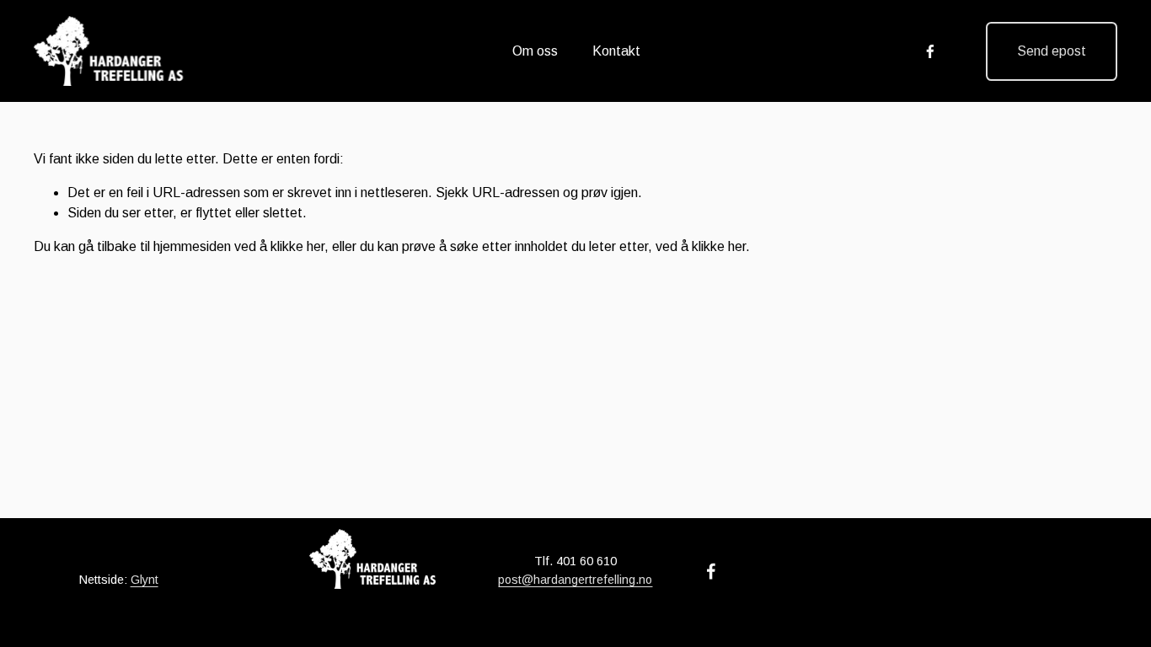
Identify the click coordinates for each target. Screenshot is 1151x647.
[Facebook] (930, 51)
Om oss (535, 51)
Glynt (144, 579)
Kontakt (616, 51)
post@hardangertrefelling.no (575, 579)
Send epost (1051, 51)
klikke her (297, 246)
